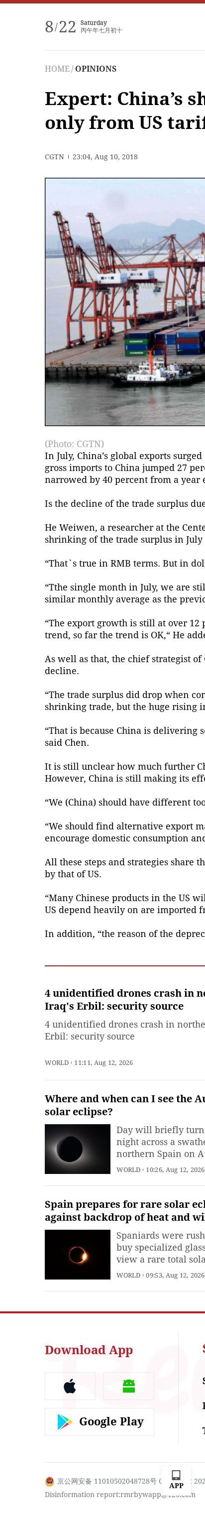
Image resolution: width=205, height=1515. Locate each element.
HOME (57, 69)
